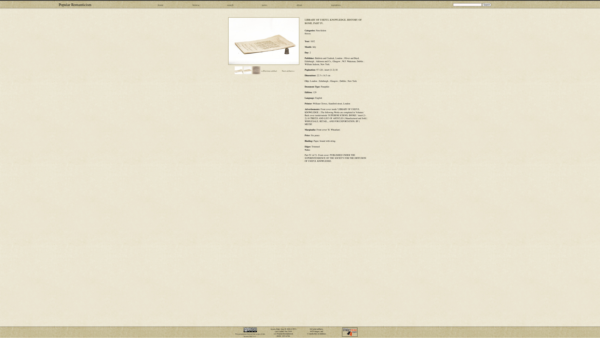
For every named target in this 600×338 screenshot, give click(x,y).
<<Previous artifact (269, 70)
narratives (336, 5)
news (264, 5)
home (160, 5)
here (254, 336)
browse (196, 5)
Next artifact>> (288, 70)
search (230, 5)
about (299, 5)
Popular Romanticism (75, 4)
